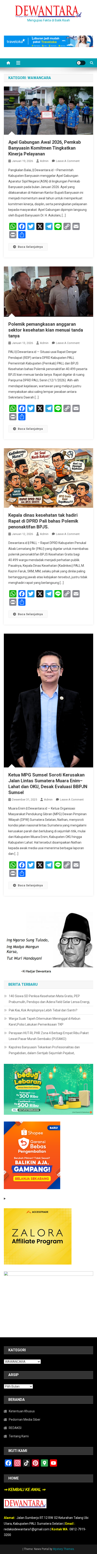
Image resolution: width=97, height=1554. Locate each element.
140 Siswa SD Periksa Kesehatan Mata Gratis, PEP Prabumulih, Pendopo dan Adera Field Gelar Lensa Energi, (49, 999)
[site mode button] (80, 63)
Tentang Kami (19, 1436)
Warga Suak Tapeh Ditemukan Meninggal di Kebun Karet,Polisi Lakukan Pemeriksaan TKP (44, 1021)
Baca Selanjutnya (30, 246)
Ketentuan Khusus (22, 1411)
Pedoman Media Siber (24, 1419)
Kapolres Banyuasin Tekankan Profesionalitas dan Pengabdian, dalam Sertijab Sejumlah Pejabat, (44, 1050)
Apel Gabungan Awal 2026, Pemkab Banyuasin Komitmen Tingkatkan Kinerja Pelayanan (44, 148)
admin (44, 161)
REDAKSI (15, 1428)
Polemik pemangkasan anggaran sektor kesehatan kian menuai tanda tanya (45, 330)
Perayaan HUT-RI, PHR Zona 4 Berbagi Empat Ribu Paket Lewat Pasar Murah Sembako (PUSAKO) (49, 1036)
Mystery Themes (63, 1549)
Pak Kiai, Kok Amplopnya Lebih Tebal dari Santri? (43, 1010)
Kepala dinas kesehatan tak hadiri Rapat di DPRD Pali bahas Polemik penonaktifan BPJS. (43, 521)
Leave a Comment (68, 161)
